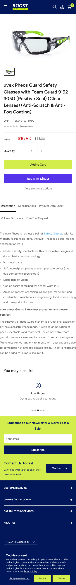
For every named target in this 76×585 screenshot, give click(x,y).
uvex (6, 120)
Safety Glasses (53, 233)
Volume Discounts (12, 218)
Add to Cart (38, 164)
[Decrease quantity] (22, 151)
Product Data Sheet (51, 206)
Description (8, 206)
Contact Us (59, 468)
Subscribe (38, 450)
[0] (69, 7)
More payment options (38, 188)
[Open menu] (5, 6)
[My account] (62, 7)
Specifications (27, 206)
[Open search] (55, 7)
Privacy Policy (30, 571)
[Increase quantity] (41, 151)
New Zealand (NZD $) (17, 542)
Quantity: (9, 151)
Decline (61, 578)
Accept (42, 578)
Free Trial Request (37, 218)
